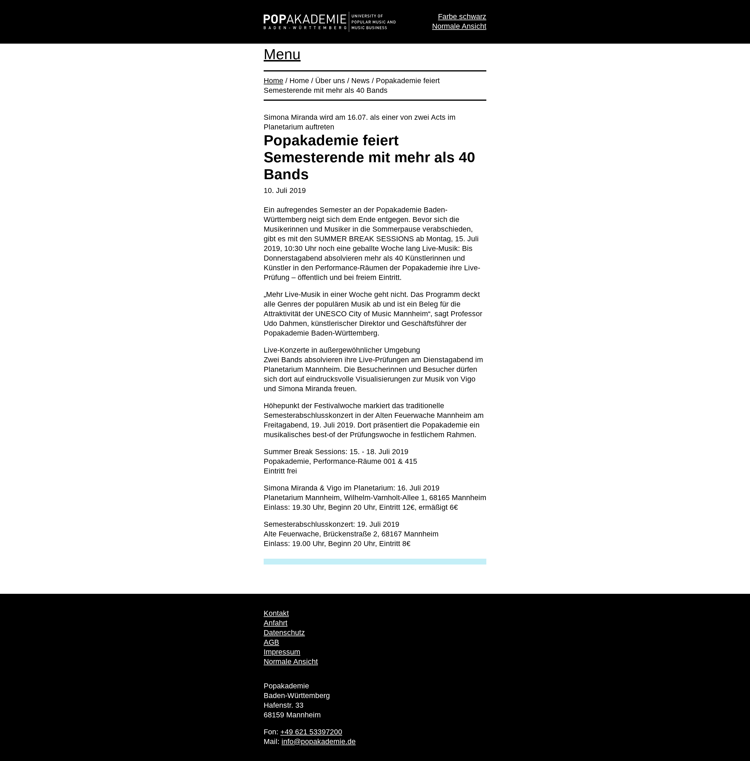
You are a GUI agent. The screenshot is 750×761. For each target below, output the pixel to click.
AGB (271, 642)
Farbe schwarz (462, 16)
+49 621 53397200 (311, 732)
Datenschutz (284, 632)
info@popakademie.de (319, 741)
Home (273, 80)
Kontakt (276, 613)
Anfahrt (275, 623)
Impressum (282, 652)
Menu (282, 54)
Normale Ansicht (459, 26)
